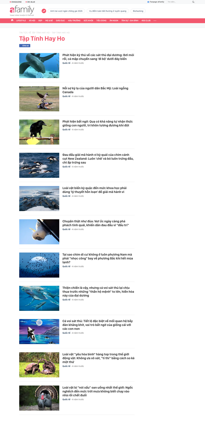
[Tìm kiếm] (193, 2)
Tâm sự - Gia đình (129, 20)
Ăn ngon (114, 20)
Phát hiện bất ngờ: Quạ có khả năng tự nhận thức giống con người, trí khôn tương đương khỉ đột (97, 123)
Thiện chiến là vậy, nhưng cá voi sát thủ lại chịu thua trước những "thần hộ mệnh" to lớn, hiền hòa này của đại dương (98, 291)
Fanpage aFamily (157, 2)
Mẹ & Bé (49, 20)
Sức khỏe (88, 20)
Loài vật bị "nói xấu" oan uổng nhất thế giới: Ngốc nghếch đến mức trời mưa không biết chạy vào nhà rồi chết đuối (97, 391)
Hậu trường (74, 20)
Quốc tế (66, 63)
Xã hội (32, 20)
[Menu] (155, 20)
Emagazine (17, 2)
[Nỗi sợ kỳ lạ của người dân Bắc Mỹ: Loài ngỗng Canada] (39, 98)
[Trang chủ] (12, 20)
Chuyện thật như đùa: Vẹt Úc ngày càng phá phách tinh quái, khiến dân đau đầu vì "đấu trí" (95, 223)
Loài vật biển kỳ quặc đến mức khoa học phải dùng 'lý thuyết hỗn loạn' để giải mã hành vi (94, 190)
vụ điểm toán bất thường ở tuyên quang (107, 11)
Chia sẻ (25, 45)
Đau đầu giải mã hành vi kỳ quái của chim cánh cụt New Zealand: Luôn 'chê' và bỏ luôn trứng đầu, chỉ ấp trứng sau (98, 158)
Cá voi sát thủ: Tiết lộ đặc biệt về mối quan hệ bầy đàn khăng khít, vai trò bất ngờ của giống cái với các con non (97, 325)
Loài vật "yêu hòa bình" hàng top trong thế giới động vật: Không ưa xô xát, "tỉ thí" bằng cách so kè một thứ (98, 358)
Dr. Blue (31, 2)
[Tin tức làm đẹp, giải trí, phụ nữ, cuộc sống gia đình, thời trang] (22, 11)
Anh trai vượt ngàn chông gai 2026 (66, 11)
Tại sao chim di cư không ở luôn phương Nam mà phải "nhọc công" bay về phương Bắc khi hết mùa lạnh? (97, 258)
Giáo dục (60, 20)
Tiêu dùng (101, 20)
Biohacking (138, 11)
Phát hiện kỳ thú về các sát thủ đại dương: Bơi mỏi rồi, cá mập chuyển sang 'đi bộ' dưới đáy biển (98, 57)
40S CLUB (146, 20)
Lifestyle (21, 20)
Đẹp (40, 20)
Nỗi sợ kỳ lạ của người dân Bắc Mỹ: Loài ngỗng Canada (95, 90)
